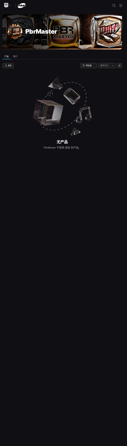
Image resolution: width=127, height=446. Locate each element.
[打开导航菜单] (120, 5)
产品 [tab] (6, 56)
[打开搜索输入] (114, 5)
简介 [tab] (15, 56)
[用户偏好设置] (119, 65)
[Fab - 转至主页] (22, 5)
